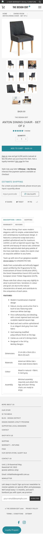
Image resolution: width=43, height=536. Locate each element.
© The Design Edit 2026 (14, 508)
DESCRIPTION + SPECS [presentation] (12, 220)
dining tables (8, 261)
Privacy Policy (32, 508)
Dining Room (19, 14)
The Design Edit (21, 117)
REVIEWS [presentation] (19, 225)
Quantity (21, 136)
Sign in (4, 156)
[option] (21, 38)
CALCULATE (31, 194)
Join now (18, 161)
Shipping (5, 441)
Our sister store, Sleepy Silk (14, 453)
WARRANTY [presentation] (7, 225)
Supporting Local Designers (14, 426)
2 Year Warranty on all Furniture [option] (21, 2)
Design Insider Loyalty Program (15, 422)
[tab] (12, 219)
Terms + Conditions (15, 514)
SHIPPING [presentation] (28, 220)
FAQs (4, 449)
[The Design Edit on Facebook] (18, 523)
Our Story (6, 410)
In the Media (7, 414)
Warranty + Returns (10, 445)
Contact (5, 430)
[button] (18, 131)
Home (5, 14)
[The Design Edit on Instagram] (24, 523)
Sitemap (28, 514)
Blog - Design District (11, 418)
